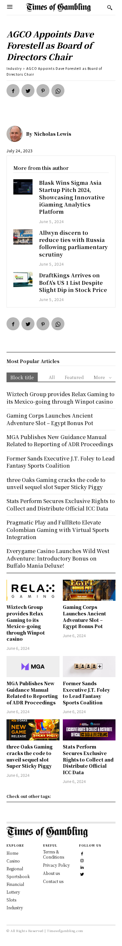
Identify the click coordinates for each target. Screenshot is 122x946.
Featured (74, 377)
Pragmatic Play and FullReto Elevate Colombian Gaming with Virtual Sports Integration (58, 530)
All (52, 377)
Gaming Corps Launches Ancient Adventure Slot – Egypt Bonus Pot (84, 616)
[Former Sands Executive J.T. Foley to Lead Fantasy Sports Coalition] (89, 666)
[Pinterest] (42, 90)
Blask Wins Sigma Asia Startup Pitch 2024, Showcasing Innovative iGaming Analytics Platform (72, 197)
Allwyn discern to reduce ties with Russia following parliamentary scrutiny (73, 243)
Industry (14, 68)
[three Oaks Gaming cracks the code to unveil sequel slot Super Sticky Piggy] (33, 729)
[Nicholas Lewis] (16, 134)
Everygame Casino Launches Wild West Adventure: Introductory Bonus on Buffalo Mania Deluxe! (58, 558)
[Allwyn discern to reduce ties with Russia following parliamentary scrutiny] (23, 237)
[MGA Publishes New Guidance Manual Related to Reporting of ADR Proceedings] (33, 666)
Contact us (53, 881)
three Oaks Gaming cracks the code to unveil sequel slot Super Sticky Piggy (30, 756)
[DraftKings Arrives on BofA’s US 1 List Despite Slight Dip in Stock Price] (23, 279)
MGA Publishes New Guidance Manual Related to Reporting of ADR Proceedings (32, 693)
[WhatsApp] (57, 90)
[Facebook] (13, 90)
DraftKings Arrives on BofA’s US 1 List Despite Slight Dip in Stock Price (73, 282)
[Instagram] (82, 860)
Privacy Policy (56, 865)
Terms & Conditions (53, 854)
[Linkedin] (82, 866)
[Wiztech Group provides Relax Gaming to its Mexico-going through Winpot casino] (33, 590)
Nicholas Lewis (52, 134)
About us (51, 873)
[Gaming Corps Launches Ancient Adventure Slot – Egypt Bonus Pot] (89, 590)
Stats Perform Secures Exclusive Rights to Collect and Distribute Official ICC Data (88, 759)
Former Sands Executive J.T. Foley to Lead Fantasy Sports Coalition (86, 693)
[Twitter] (27, 90)
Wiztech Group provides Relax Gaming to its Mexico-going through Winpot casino (26, 623)
